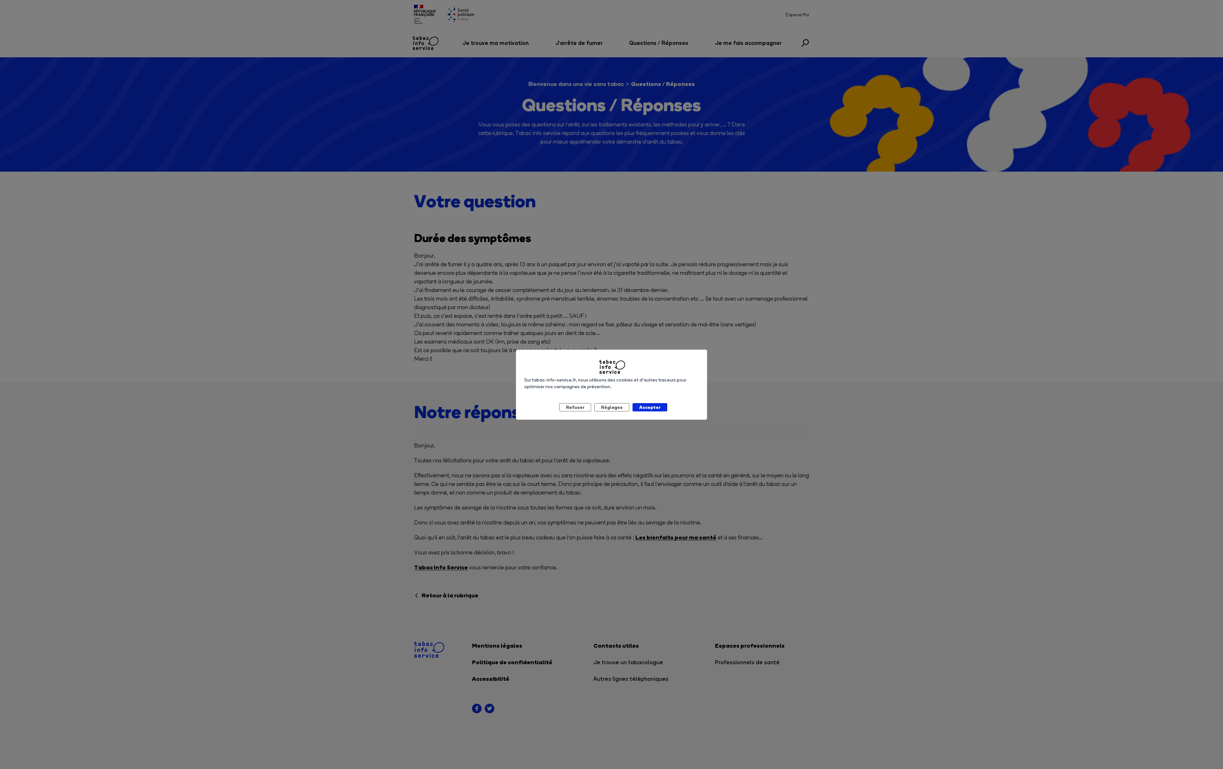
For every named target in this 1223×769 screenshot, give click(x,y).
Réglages (612, 407)
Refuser (575, 407)
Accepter (650, 407)
